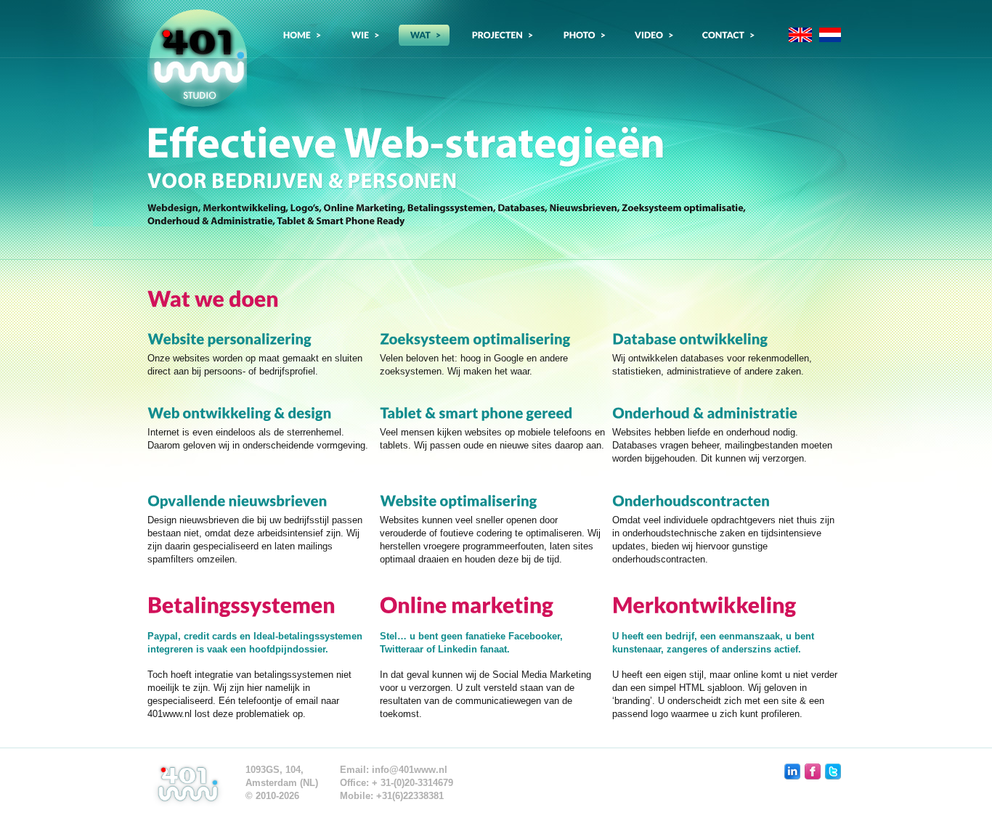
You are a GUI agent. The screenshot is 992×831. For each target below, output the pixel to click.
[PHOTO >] (583, 35)
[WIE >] (363, 35)
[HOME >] (300, 35)
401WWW (197, 62)
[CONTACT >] (727, 35)
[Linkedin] (792, 771)
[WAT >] (424, 35)
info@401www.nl (409, 769)
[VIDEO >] (652, 35)
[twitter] (833, 771)
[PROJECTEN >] (500, 35)
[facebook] (813, 771)
